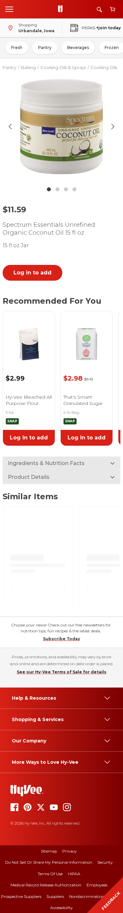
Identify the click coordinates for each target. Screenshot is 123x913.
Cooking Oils (104, 67)
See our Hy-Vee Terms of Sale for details (61, 671)
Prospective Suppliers (21, 896)
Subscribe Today (61, 638)
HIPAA (74, 873)
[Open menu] (9, 9)
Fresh (16, 47)
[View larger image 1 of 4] (61, 126)
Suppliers (55, 896)
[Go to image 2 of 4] (57, 189)
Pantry (44, 47)
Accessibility (61, 907)
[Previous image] (10, 126)
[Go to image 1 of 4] (49, 189)
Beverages (78, 47)
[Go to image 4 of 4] (74, 189)
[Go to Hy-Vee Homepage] (62, 9)
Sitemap (49, 851)
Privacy (69, 851)
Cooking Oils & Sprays (63, 67)
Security (105, 862)
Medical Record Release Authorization (45, 884)
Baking (28, 67)
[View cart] (112, 9)
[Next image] (113, 126)
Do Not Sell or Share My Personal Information (48, 862)
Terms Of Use (50, 873)
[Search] (99, 9)
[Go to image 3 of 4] (66, 189)
